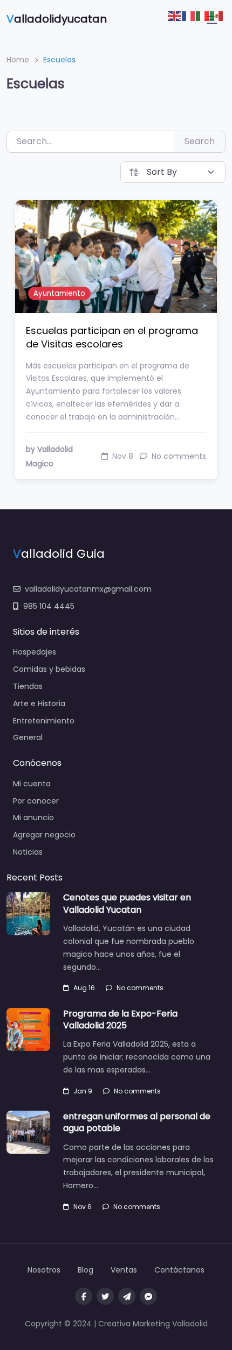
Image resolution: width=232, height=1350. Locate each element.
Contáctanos (179, 1269)
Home (17, 59)
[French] (189, 15)
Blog (85, 1269)
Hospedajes (34, 651)
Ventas (124, 1269)
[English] (175, 15)
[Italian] (203, 15)
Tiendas (28, 686)
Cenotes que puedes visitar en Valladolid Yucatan (127, 903)
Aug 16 (84, 987)
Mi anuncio (33, 817)
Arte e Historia (39, 703)
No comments (140, 987)
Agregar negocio (44, 834)
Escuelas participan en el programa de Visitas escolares (112, 337)
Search (200, 141)
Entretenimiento (43, 720)
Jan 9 (82, 1091)
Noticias (28, 852)
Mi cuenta (32, 783)
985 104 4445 (48, 606)
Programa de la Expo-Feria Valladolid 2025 (120, 1019)
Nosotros (44, 1269)
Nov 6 (82, 1206)
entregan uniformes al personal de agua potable (136, 1122)
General (28, 737)
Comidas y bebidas (49, 669)
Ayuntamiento (59, 293)
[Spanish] (217, 15)
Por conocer (36, 800)
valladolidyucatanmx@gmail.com (88, 589)
